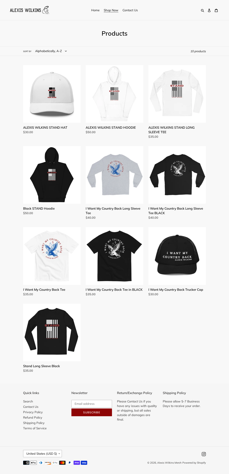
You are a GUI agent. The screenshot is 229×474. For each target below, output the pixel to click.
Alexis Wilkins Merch (169, 462)
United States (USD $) (41, 454)
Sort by (27, 51)
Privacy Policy (33, 412)
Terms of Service (35, 428)
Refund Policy (32, 417)
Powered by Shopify (194, 462)
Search (28, 401)
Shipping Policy (34, 423)
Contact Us (30, 407)
